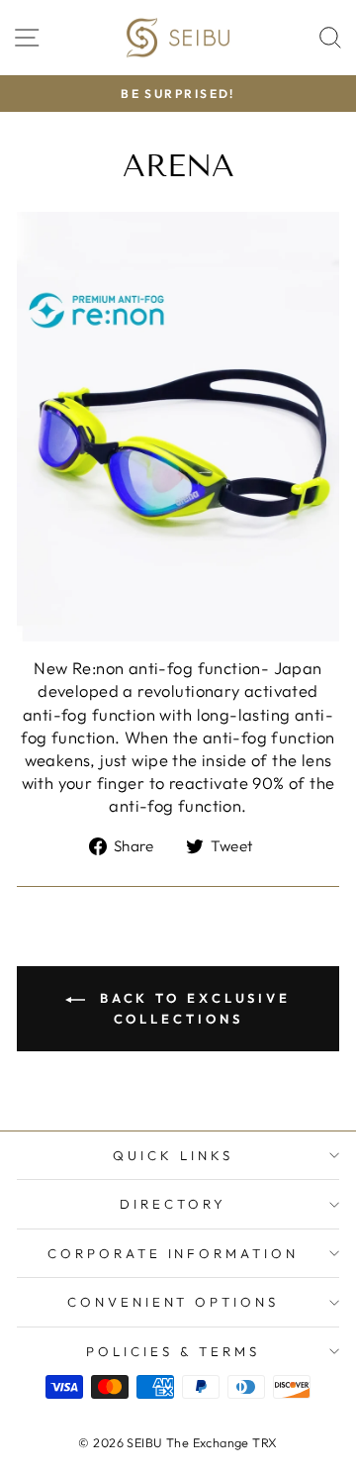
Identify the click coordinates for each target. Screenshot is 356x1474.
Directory (173, 1204)
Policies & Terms (173, 1351)
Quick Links (173, 1155)
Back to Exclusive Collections (192, 1008)
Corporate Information (173, 1253)
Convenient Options (173, 1302)
